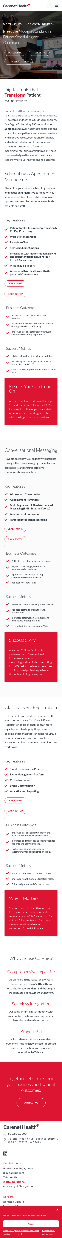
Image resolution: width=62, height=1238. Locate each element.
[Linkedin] (5, 1153)
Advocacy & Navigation (18, 1186)
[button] (57, 1209)
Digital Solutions (14, 1181)
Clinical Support (13, 1172)
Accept (31, 1224)
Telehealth (10, 1177)
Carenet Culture (13, 1201)
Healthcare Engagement (19, 1168)
